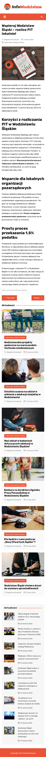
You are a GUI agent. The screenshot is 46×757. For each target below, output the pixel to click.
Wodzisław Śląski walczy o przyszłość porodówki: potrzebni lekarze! (28, 671)
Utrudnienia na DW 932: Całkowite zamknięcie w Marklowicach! (27, 686)
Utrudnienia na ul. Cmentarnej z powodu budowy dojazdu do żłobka (29, 701)
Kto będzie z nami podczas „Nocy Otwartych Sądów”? (20, 540)
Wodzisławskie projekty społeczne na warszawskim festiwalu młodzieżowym (20, 345)
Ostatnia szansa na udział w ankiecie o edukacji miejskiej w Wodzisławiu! (22, 394)
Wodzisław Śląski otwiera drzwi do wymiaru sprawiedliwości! (22, 587)
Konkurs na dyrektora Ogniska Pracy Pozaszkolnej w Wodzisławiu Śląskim (22, 493)
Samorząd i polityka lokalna (14, 42)
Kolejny (37, 298)
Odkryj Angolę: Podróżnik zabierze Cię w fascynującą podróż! (29, 617)
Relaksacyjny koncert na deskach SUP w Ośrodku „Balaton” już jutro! (28, 716)
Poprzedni (10, 298)
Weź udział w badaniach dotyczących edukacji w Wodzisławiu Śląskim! (18, 443)
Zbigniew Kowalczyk (11, 39)
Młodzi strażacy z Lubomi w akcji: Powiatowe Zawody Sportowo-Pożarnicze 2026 (29, 632)
